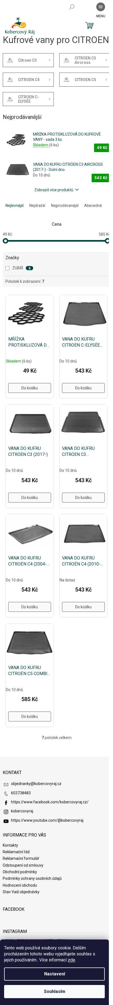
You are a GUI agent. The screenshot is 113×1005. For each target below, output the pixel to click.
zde (71, 960)
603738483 (21, 793)
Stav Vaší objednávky (21, 892)
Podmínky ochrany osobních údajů (32, 878)
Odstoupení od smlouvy (23, 865)
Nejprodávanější (64, 205)
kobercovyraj (22, 811)
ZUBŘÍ (21, 268)
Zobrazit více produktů (53, 190)
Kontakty (10, 845)
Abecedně (93, 205)
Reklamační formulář (21, 858)
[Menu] (100, 6)
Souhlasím (54, 991)
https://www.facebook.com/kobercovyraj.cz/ (50, 802)
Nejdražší (37, 205)
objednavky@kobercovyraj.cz (36, 783)
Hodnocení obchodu (20, 885)
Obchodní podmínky (20, 872)
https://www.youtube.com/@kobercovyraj (47, 820)
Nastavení (54, 974)
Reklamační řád (16, 852)
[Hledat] (71, 6)
